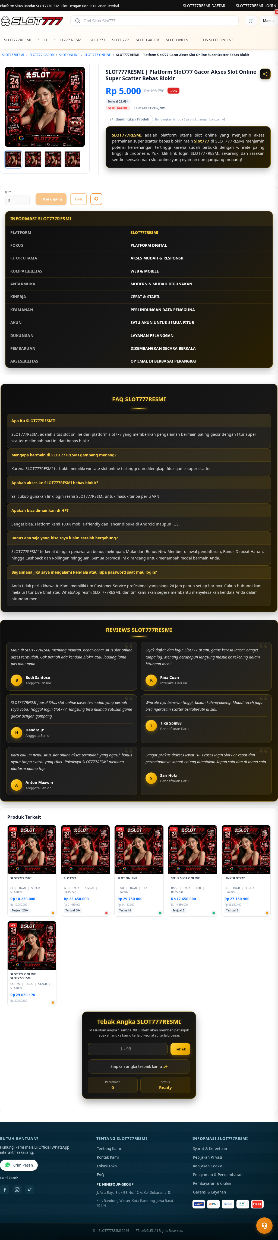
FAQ (100, 1174)
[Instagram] (17, 1189)
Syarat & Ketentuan (210, 1148)
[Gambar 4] (72, 159)
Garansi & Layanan (209, 1192)
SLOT (43, 39)
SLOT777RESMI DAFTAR (204, 5)
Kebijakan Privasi (207, 1157)
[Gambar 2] (33, 159)
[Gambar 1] (13, 159)
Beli (78, 199)
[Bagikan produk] (265, 74)
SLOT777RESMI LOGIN (256, 5)
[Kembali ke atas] (266, 1212)
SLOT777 (97, 39)
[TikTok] (29, 1189)
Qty (8, 192)
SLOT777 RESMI (68, 39)
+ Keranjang (51, 199)
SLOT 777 (120, 39)
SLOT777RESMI (17, 39)
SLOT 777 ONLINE (97, 55)
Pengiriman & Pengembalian (217, 1174)
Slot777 (201, 141)
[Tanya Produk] (96, 199)
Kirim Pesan (22, 1165)
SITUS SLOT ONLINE (215, 39)
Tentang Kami (109, 1148)
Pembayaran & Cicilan (212, 1183)
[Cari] (77, 20)
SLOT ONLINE (178, 39)
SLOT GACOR (147, 39)
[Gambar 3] (53, 159)
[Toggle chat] (264, 1225)
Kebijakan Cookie (207, 1166)
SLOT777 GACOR (42, 55)
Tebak (180, 1049)
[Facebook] (4, 1189)
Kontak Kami (108, 1157)
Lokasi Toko (107, 1166)
